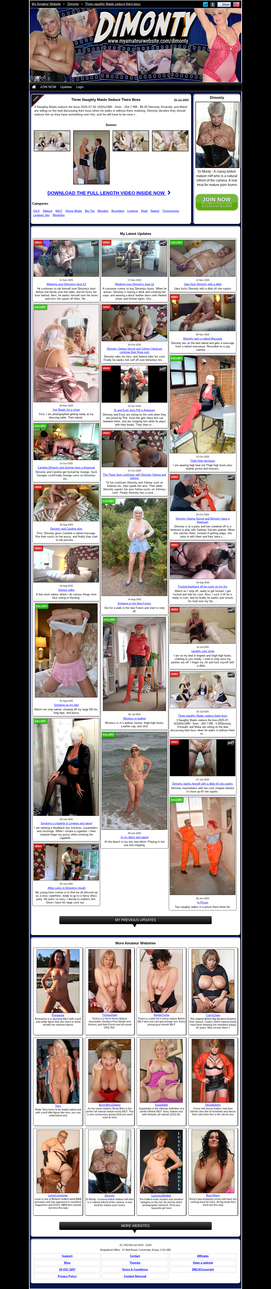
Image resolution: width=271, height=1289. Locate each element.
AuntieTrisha (161, 1015)
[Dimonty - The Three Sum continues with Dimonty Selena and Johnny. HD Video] (134, 448)
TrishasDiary (110, 1015)
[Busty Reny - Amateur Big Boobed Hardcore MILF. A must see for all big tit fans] (213, 1161)
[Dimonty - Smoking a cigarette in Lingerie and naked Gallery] (66, 766)
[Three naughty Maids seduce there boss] (52, 140)
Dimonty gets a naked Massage (202, 338)
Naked (155, 211)
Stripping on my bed (66, 705)
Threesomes (170, 211)
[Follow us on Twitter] (205, 4)
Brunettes (117, 211)
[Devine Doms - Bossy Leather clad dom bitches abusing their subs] (213, 1070)
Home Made (73, 211)
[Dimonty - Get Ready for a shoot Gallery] (66, 353)
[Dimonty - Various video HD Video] (66, 563)
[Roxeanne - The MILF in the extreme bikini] (58, 980)
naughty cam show (202, 651)
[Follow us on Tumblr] (213, 4)
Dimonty (73, 4)
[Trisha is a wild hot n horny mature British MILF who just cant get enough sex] (161, 980)
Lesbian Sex (41, 215)
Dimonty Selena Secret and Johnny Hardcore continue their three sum (134, 350)
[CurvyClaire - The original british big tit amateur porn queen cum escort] (213, 980)
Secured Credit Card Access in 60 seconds (216, 202)
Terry (58, 1106)
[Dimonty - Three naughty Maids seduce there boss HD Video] (202, 689)
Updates (66, 86)
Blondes (103, 211)
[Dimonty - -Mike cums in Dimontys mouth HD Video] (66, 861)
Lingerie (132, 211)
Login (80, 86)
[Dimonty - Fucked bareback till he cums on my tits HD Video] (202, 560)
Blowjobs (59, 215)
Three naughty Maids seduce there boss (113, 4)
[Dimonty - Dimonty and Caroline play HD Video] (66, 502)
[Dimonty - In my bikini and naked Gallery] (134, 780)
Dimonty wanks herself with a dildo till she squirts (202, 783)
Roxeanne (58, 1015)
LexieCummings (58, 1195)
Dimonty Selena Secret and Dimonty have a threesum (203, 520)
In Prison (202, 902)
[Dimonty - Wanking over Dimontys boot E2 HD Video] (66, 258)
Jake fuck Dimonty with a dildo (202, 284)
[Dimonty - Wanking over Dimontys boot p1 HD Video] (134, 258)
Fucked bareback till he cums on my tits (202, 586)
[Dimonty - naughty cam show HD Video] (202, 625)
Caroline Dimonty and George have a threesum (66, 467)
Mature (48, 211)
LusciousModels (161, 1195)
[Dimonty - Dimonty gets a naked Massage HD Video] (202, 312)
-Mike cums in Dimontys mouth (66, 888)
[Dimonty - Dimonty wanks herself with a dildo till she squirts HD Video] (202, 757)
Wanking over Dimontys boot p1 (134, 284)
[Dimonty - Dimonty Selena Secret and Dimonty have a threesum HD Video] (202, 492)
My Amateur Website (46, 4)
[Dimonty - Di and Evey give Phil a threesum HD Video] (134, 383)
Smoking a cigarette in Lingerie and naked (66, 823)
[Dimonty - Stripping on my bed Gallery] (66, 650)
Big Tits (90, 211)
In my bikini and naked (134, 837)
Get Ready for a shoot (66, 409)
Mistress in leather (134, 718)
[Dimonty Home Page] (34, 87)
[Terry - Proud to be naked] (58, 1071)
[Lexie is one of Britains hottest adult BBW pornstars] (58, 1161)
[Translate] (236, 4)
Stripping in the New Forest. (135, 603)
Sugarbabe (161, 1104)
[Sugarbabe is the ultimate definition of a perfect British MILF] (161, 1070)
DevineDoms (213, 1104)
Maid (144, 211)
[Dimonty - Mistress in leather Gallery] (134, 663)
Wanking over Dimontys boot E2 (66, 284)
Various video (66, 590)
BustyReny (213, 1195)
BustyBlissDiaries (110, 1104)
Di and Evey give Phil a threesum (134, 410)
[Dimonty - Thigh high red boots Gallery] (202, 404)
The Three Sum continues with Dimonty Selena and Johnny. (134, 476)
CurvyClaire (213, 1015)
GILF (36, 211)
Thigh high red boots (202, 460)
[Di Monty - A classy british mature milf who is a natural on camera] (109, 1161)
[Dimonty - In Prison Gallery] (202, 845)
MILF (58, 211)
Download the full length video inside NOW (106, 193)
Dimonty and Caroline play (66, 528)
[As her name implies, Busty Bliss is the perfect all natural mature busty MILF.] (109, 1070)
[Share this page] (224, 4)
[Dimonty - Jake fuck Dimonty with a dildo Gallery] (202, 258)
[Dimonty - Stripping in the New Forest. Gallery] (134, 547)
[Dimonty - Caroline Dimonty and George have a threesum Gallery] (66, 441)
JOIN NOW (48, 86)
